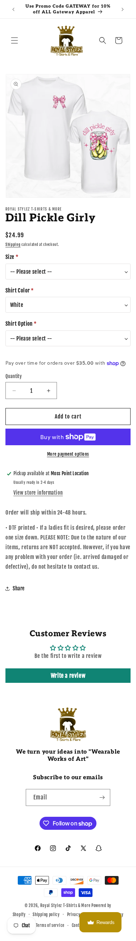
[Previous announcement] (13, 9)
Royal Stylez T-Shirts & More (65, 905)
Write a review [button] (68, 675)
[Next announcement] (123, 9)
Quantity (13, 376)
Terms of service (50, 925)
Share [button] (19, 588)
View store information (38, 493)
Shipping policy (46, 914)
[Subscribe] (102, 797)
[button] (14, 40)
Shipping (13, 244)
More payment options (68, 454)
